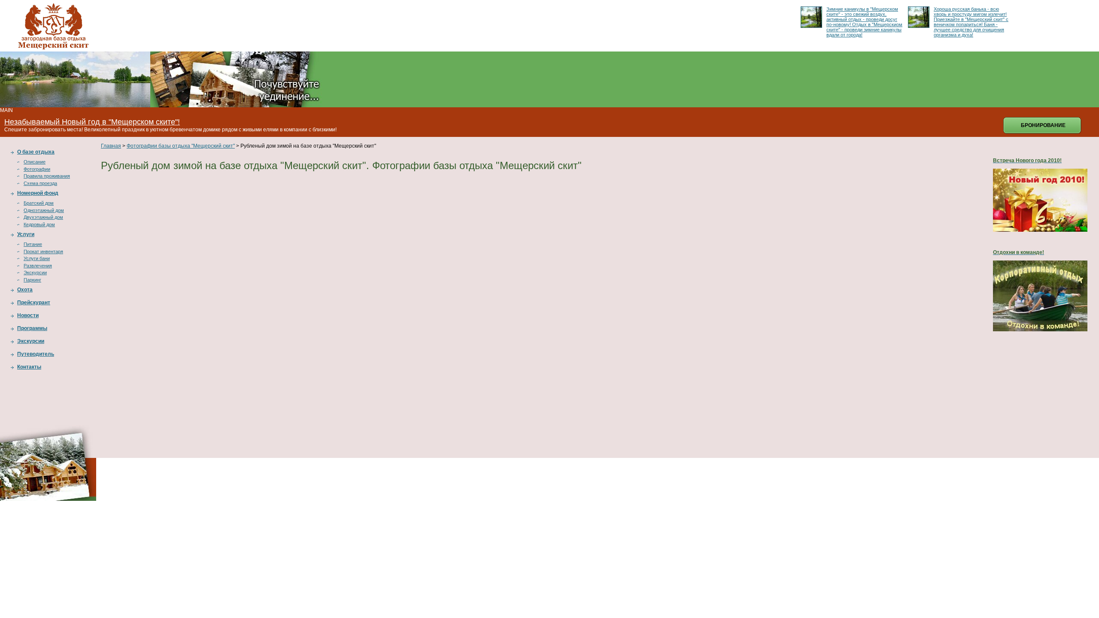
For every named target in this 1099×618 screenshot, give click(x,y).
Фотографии (37, 169)
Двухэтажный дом (43, 217)
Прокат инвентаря (43, 251)
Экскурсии (35, 272)
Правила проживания (47, 176)
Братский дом (39, 203)
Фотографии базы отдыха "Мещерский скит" (181, 146)
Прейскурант (33, 303)
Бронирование (1043, 125)
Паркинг (32, 279)
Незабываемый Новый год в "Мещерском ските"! (92, 122)
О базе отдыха (36, 152)
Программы (32, 328)
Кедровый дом (39, 224)
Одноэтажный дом (44, 210)
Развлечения (38, 265)
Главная (111, 146)
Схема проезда (40, 183)
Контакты (29, 367)
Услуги (25, 234)
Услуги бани (37, 258)
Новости (28, 315)
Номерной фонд (37, 193)
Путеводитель (35, 354)
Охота (25, 290)
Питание (33, 244)
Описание (35, 161)
